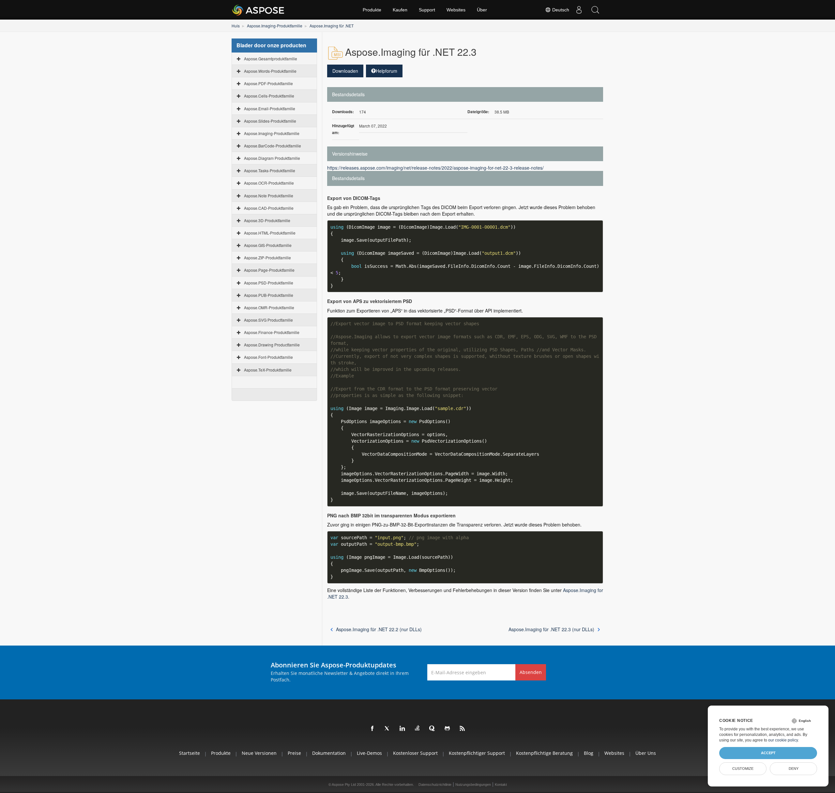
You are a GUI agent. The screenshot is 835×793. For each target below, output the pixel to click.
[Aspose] (258, 10)
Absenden (531, 672)
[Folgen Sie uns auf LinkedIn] (402, 728)
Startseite (189, 753)
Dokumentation (329, 753)
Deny (793, 768)
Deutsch (560, 9)
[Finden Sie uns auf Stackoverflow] (417, 728)
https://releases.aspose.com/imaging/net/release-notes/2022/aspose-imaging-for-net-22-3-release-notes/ (435, 167)
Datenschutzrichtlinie (434, 784)
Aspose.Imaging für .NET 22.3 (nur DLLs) (551, 629)
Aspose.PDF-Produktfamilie (268, 83)
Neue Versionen (259, 753)
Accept (768, 753)
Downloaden (345, 71)
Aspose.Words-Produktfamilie (270, 71)
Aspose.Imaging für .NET (332, 25)
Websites (456, 9)
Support (427, 9)
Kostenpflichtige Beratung (544, 753)
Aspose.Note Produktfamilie (268, 195)
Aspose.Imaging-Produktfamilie (274, 25)
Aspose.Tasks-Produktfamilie (269, 170)
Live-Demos (369, 753)
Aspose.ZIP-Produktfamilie (267, 257)
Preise (294, 753)
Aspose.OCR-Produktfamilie (269, 183)
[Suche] (595, 10)
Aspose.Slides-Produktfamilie (270, 121)
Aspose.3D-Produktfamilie (267, 220)
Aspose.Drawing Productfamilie (272, 344)
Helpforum (386, 71)
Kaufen (400, 9)
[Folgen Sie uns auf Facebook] (372, 728)
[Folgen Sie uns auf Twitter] (387, 728)
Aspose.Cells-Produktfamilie (269, 96)
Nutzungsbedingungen (473, 784)
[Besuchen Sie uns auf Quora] (432, 728)
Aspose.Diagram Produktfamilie (272, 158)
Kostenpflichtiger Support (477, 753)
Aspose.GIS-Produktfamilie (268, 245)
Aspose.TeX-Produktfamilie (268, 370)
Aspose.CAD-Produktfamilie (269, 208)
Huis (236, 25)
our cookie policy (783, 740)
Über (482, 9)
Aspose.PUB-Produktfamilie (268, 295)
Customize (742, 768)
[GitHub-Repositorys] (447, 728)
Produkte (372, 9)
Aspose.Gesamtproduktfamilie (270, 58)
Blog (588, 753)
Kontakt (501, 784)
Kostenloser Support (415, 753)
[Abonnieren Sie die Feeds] (462, 728)
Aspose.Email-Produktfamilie (269, 108)
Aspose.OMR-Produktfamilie (269, 307)
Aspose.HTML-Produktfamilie (270, 233)
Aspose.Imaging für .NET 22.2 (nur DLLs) (379, 629)
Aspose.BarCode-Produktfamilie (272, 145)
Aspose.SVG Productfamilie (268, 320)
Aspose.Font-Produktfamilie (268, 357)
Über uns (645, 753)
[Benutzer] (579, 10)
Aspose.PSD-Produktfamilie (268, 282)
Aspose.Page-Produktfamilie (269, 270)
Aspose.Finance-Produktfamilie (271, 332)
